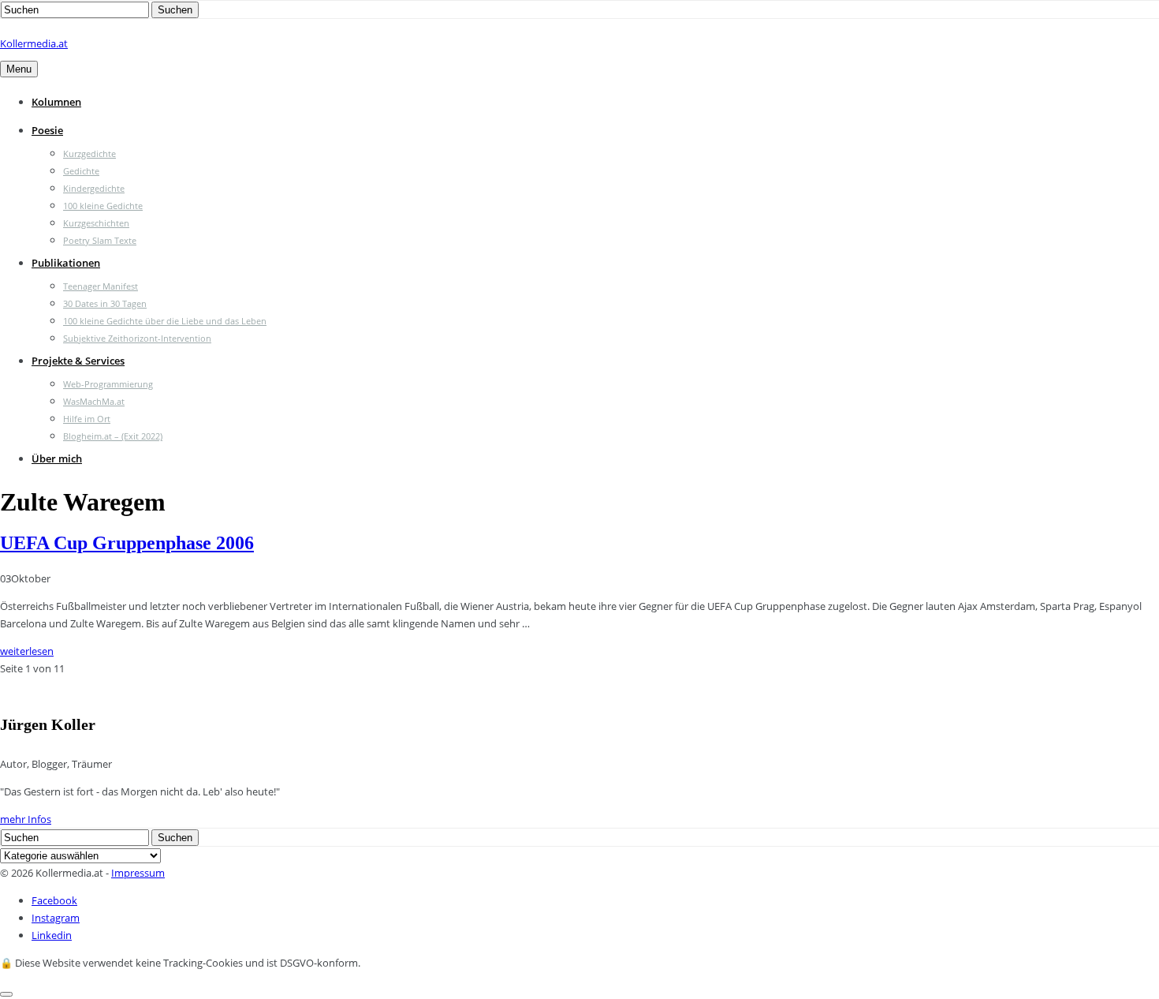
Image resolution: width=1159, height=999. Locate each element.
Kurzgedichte (89, 153)
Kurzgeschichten (96, 223)
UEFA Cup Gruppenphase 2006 (127, 543)
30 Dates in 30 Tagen (105, 303)
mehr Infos (25, 819)
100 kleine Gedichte (103, 205)
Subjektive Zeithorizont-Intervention (137, 338)
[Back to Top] (6, 994)
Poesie (47, 130)
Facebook (54, 900)
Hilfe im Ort (86, 419)
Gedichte (81, 171)
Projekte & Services (78, 361)
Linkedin (52, 935)
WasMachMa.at (94, 401)
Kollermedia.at (34, 43)
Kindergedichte (94, 188)
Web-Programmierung (108, 384)
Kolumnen (56, 102)
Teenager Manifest (100, 286)
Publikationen (66, 263)
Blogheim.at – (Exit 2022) (112, 436)
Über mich (57, 458)
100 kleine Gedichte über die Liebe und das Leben (164, 321)
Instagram (56, 918)
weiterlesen (27, 651)
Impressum (138, 873)
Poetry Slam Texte (99, 240)
